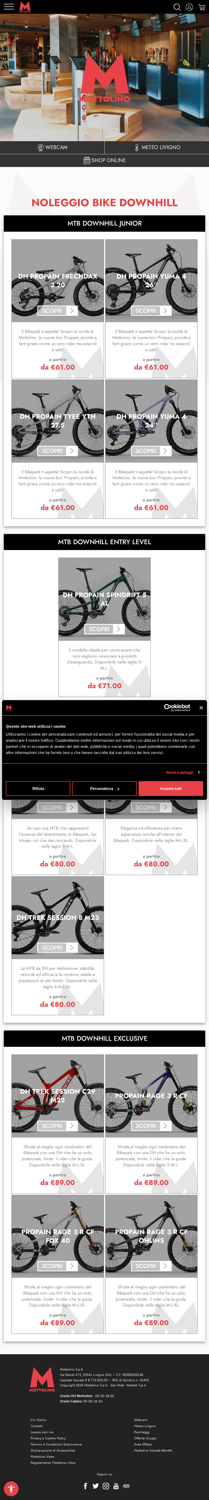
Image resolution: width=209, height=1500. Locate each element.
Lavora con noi (42, 1432)
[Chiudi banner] (201, 707)
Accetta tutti (171, 788)
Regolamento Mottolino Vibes (53, 1463)
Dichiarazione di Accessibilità (53, 1450)
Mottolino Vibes (42, 1456)
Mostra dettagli (179, 772)
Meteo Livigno (144, 1426)
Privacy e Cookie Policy (48, 1438)
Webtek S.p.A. (136, 1385)
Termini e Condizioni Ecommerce (56, 1444)
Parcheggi (142, 1432)
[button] (11, 1488)
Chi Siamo (38, 1420)
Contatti (37, 1426)
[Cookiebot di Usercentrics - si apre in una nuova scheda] (168, 707)
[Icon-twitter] (94, 1486)
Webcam (141, 1420)
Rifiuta (38, 788)
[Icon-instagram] (104, 1486)
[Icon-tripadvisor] (125, 1486)
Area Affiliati (143, 1444)
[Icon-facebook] (84, 1486)
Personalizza (101, 788)
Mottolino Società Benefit (153, 1450)
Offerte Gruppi (145, 1438)
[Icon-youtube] (115, 1486)
